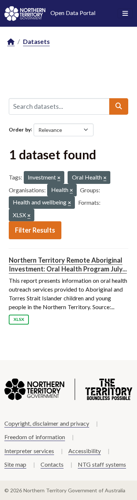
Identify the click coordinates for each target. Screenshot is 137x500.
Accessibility (84, 450)
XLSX (19, 319)
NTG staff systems (102, 464)
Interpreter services (29, 450)
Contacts (52, 464)
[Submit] (118, 106)
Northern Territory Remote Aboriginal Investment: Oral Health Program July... (68, 264)
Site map (15, 464)
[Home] (11, 42)
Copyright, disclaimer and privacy (46, 423)
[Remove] (58, 178)
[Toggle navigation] (125, 13)
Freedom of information (34, 436)
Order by (20, 129)
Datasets (36, 41)
